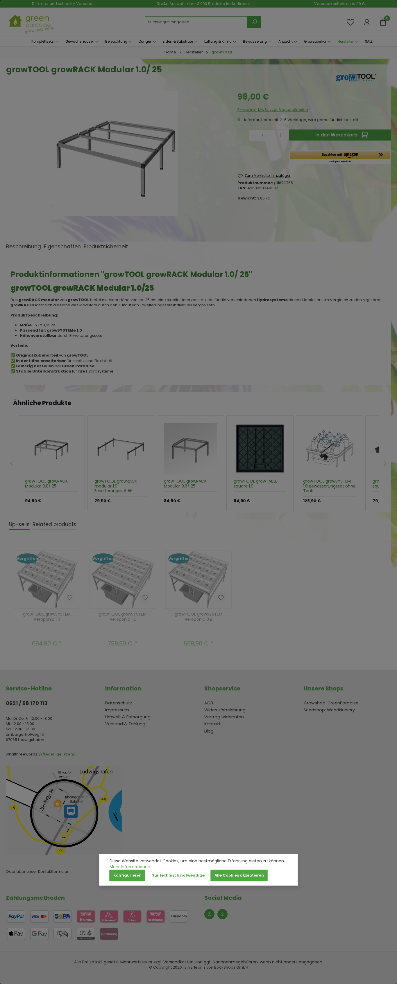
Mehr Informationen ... (132, 867)
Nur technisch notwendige (178, 875)
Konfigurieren (127, 875)
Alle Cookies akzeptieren (239, 875)
